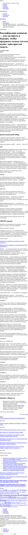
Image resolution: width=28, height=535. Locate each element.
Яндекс (7, 502)
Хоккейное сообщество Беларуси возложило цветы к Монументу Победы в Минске (14, 464)
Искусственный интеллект (8, 495)
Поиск (25, 497)
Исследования (23, 495)
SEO (10, 490)
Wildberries (2, 491)
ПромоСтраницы (16, 498)
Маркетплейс (4, 497)
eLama (1, 490)
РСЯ (21, 498)
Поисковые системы (3, 498)
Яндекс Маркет (7, 506)
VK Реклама (23, 490)
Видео (12, 493)
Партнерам (6, 8)
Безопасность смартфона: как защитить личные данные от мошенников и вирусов (15, 458)
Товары (20, 500)
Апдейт (1, 493)
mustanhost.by (3, 11)
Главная (5, 4)
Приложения (10, 498)
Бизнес (5, 493)
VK (18, 490)
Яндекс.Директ (15, 503)
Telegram (14, 490)
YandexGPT (13, 491)
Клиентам (5, 7)
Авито (18, 491)
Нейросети (12, 497)
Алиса (20, 491)
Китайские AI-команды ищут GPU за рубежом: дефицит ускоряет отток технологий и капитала (15, 467)
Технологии (6, 15)
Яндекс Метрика (15, 506)
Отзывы (22, 497)
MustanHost (3, 19)
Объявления (18, 497)
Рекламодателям (11, 500)
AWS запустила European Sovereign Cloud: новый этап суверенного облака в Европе (13, 469)
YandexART (7, 491)
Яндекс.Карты (23, 502)
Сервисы (16, 500)
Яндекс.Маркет (5, 505)
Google (5, 490)
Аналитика (24, 491)
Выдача (14, 493)
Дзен (17, 493)
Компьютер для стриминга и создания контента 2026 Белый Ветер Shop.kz (15, 461)
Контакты (5, 16)
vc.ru (27, 414)
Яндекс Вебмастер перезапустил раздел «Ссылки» (13, 429)
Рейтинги (25, 498)
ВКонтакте (8, 493)
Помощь (5, 6)
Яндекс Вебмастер (20, 505)
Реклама (3, 500)
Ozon (9, 490)
